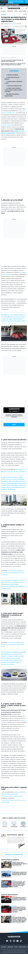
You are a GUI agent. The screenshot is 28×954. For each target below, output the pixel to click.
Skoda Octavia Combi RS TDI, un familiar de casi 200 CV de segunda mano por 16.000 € (13, 64)
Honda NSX (3, 6)
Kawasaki (8, 6)
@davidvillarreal (13, 23)
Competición (10, 11)
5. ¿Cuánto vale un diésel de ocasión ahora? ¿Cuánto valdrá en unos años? (14, 90)
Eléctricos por (8, 4)
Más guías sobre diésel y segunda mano (12, 95)
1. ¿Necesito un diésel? (12, 75)
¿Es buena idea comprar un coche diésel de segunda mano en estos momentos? (12, 572)
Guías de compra (22, 11)
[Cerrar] (25, 29)
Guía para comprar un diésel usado (12, 796)
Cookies (15, 950)
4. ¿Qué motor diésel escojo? (14, 86)
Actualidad (3, 11)
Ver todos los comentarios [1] (14, 854)
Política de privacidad (21, 950)
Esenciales (3, 14)
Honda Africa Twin (21, 6)
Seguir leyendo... (15, 842)
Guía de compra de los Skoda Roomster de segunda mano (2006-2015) (12, 61)
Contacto (4, 950)
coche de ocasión (6, 125)
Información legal (10, 950)
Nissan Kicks (14, 6)
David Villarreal (6, 23)
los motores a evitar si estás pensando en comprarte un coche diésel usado (12, 644)
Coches (15, 11)
